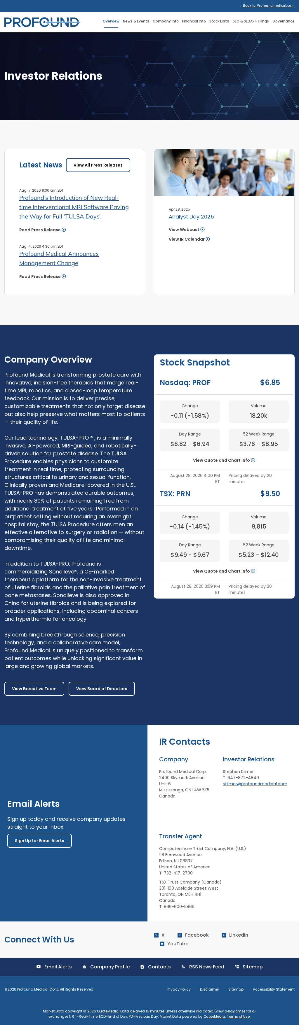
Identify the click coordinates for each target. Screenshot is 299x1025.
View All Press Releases (98, 165)
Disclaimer (209, 989)
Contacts (155, 966)
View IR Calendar (187, 239)
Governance (283, 21)
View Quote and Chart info (221, 460)
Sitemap (248, 966)
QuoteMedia (108, 1011)
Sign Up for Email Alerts (39, 841)
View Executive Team (34, 689)
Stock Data (219, 21)
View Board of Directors (101, 689)
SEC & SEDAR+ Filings (251, 21)
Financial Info (194, 21)
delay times (235, 1011)
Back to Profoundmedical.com (266, 5)
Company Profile (106, 966)
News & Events (136, 21)
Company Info (166, 21)
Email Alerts (54, 966)
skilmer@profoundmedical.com (255, 784)
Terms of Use (238, 1016)
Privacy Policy (179, 989)
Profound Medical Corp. (38, 989)
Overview (111, 21)
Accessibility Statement (274, 989)
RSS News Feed (202, 966)
